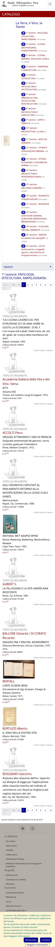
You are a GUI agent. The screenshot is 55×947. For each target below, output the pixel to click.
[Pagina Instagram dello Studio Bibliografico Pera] (32, 828)
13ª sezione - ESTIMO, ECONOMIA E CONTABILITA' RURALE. (34, 162)
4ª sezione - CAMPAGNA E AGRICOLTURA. (34, 68)
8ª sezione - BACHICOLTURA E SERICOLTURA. (32, 111)
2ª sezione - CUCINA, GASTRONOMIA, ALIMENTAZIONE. (34, 47)
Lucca (8, 901)
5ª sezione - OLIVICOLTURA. (32, 76)
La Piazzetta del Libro (16, 910)
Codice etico (11, 854)
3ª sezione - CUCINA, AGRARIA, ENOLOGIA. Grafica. (35, 58)
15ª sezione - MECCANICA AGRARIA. (33, 187)
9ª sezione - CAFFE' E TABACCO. (33, 121)
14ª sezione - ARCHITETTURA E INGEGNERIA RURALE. (33, 175)
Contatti (9, 850)
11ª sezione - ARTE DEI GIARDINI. (34, 141)
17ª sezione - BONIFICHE (35, 206)
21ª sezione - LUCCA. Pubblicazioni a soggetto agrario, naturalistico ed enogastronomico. (34, 251)
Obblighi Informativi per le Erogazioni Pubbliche (24, 865)
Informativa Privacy (15, 859)
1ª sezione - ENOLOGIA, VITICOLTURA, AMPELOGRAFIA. (34, 36)
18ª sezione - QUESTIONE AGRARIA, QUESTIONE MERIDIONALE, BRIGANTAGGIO (34, 217)
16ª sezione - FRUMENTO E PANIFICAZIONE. (35, 197)
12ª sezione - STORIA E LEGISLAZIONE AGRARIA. (34, 150)
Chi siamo (10, 841)
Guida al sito (12, 875)
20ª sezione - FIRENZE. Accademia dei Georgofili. (34, 237)
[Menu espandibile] (50, 4)
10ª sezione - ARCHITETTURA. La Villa (33, 131)
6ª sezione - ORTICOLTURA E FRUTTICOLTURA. (33, 86)
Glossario (10, 884)
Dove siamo (11, 845)
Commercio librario (15, 892)
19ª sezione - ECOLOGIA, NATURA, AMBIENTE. (35, 228)
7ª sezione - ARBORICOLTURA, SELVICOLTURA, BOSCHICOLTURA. (34, 99)
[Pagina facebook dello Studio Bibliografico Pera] (22, 828)
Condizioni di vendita (16, 879)
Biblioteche (11, 897)
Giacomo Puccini (13, 906)
